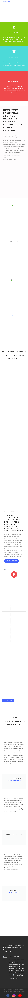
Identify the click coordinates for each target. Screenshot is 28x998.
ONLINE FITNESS (14, 956)
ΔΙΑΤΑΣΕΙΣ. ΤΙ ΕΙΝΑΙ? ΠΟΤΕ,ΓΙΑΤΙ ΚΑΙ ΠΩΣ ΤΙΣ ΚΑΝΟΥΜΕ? (9, 467)
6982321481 (8, 951)
